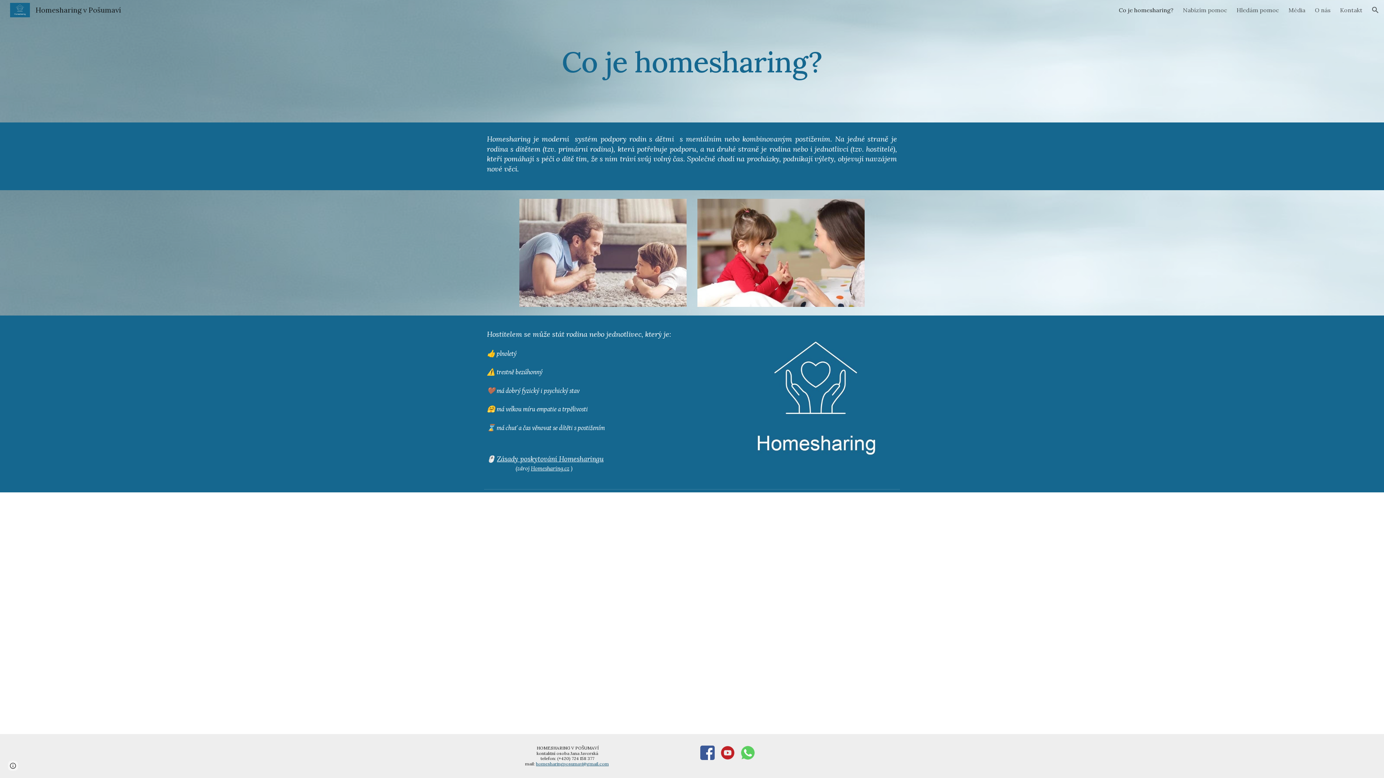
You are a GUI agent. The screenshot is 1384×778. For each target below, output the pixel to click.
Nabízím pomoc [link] (1205, 10)
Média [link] (1296, 10)
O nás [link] (1323, 10)
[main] (692, 61)
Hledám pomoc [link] (1258, 10)
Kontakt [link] (1351, 10)
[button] (1375, 10)
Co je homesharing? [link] (1146, 10)
